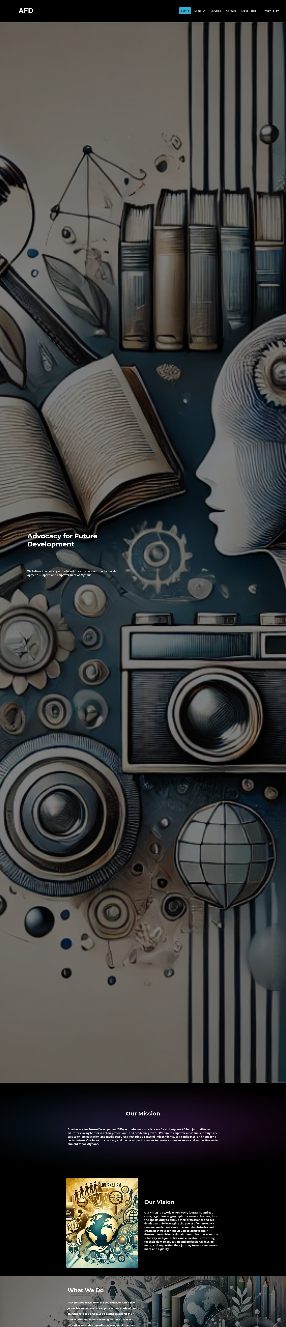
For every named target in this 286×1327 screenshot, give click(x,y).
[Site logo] (26, 17)
